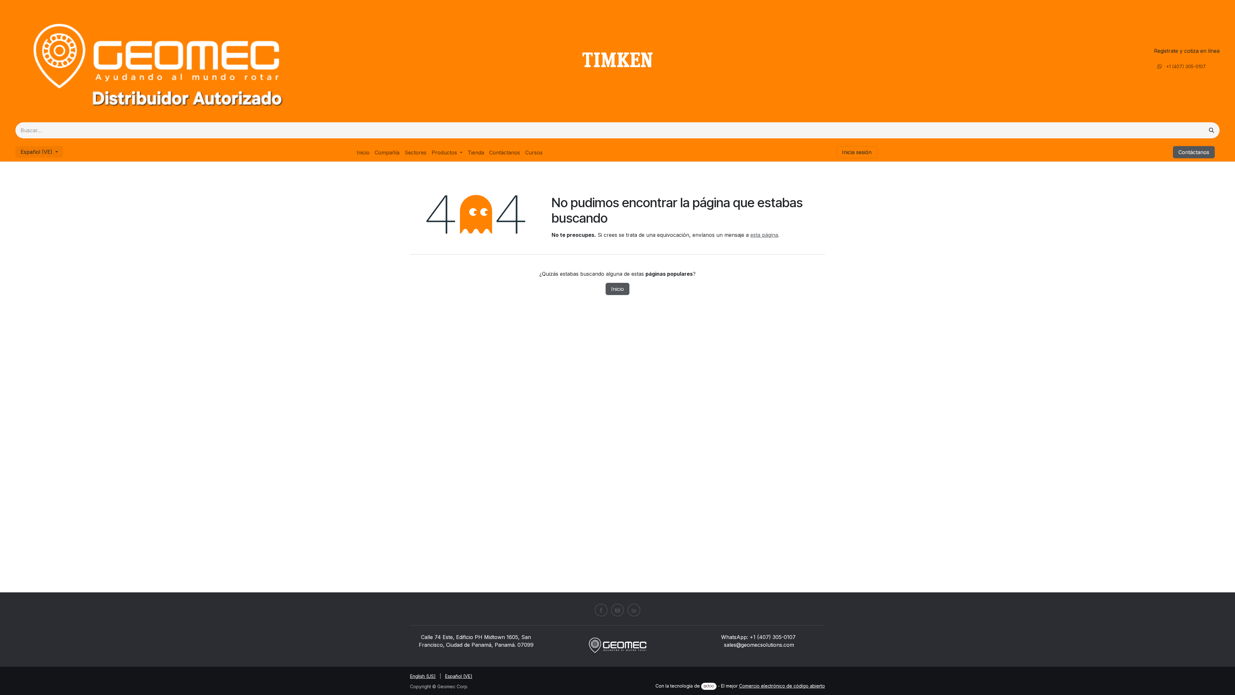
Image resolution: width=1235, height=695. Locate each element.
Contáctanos (1193, 152)
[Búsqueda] (1211, 130)
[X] (617, 610)
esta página (764, 235)
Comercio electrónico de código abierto (782, 686)
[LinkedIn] (633, 610)
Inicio (617, 289)
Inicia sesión (857, 152)
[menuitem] (363, 152)
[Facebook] (601, 610)
